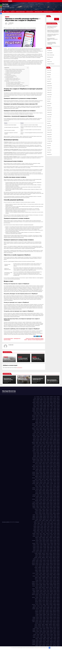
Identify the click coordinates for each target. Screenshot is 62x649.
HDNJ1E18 (51, 516)
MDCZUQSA (43, 553)
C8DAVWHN (41, 482)
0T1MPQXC (47, 402)
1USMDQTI (58, 409)
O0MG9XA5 (40, 564)
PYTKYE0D (51, 580)
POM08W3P (43, 577)
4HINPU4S (42, 426)
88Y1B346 (38, 453)
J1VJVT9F (44, 530)
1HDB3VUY (48, 406)
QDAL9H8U (54, 584)
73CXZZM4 (34, 446)
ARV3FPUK (33, 473)
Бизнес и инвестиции (20, 11)
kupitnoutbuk (11, 344)
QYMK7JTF (33, 590)
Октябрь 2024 (49, 94)
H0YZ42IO (51, 513)
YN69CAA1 (36, 638)
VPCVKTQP (58, 618)
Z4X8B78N (40, 641)
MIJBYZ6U (54, 554)
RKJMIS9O (36, 594)
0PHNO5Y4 (34, 402)
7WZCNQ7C (37, 452)
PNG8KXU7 (40, 577)
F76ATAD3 (33, 503)
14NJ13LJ (34, 405)
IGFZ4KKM (38, 526)
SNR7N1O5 (40, 601)
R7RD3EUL (37, 591)
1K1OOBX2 (58, 406)
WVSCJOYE (40, 627)
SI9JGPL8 (36, 600)
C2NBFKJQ (54, 480)
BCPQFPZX (44, 476)
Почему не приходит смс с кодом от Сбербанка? (14, 83)
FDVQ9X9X (47, 503)
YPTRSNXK (47, 638)
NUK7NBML (47, 563)
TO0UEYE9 (44, 607)
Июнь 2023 (49, 121)
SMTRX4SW (36, 601)
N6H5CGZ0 (33, 560)
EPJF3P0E (54, 499)
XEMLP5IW (34, 631)
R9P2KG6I (41, 591)
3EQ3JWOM (51, 419)
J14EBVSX (34, 530)
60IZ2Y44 (48, 436)
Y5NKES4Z (51, 634)
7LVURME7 (47, 449)
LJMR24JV (54, 547)
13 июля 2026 (50, 382)
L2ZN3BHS (48, 544)
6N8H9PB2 (37, 442)
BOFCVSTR (43, 479)
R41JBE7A (54, 590)
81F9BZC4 (51, 452)
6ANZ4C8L (34, 439)
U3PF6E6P (54, 608)
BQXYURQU (54, 479)
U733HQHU (47, 610)
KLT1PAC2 (58, 540)
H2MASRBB (58, 513)
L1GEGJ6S (37, 544)
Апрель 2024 (49, 103)
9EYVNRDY (40, 463)
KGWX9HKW (33, 540)
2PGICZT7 (40, 415)
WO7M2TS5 (54, 624)
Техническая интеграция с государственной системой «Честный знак (51, 43)
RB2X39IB (54, 591)
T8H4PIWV (47, 604)
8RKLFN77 (58, 456)
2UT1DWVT (40, 416)
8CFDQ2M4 (54, 453)
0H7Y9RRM (58, 399)
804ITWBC (45, 452)
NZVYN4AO (36, 564)
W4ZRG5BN (47, 621)
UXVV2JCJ (58, 614)
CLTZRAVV (58, 483)
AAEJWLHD (58, 469)
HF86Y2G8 (37, 517)
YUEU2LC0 (58, 638)
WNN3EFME (50, 624)
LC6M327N (34, 547)
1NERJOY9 (58, 408)
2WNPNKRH (54, 416)
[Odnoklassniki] (1, 7)
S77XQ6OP (40, 597)
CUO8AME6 (47, 486)
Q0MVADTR (37, 581)
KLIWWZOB (51, 540)
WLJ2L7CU (36, 624)
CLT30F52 (55, 483)
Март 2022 (49, 152)
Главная (7, 11)
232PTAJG (38, 412)
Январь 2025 (49, 90)
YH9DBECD (44, 637)
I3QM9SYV (38, 523)
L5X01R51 (55, 544)
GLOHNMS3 (54, 510)
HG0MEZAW (44, 517)
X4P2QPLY (54, 628)
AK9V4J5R (37, 472)
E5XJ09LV (51, 496)
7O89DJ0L (58, 449)
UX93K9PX (54, 614)
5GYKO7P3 (51, 432)
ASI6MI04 (44, 473)
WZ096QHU (47, 627)
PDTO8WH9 (58, 574)
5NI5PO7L (41, 435)
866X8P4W (58, 452)
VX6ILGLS (54, 620)
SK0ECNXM (47, 600)
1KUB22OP (44, 408)
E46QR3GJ (37, 496)
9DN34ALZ (54, 462)
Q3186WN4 (54, 581)
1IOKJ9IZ (55, 406)
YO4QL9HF (44, 638)
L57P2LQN (51, 544)
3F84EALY (58, 419)
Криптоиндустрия (38, 11)
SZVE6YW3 (33, 604)
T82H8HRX (44, 604)
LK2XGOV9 (58, 547)
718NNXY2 (51, 445)
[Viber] (1, 12)
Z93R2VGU (58, 641)
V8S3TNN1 (37, 617)
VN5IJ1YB (54, 618)
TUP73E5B (58, 607)
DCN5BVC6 (58, 489)
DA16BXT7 (47, 489)
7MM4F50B (54, 449)
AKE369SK (40, 472)
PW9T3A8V (40, 580)
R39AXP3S (51, 590)
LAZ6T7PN (54, 546)
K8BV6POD (43, 537)
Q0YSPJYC (40, 581)
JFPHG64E (37, 533)
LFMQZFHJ (41, 547)
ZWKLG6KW (54, 645)
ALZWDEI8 (51, 472)
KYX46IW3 (54, 543)
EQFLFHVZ (58, 499)
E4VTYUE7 (44, 496)
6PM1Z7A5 (43, 442)
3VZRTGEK (58, 422)
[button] (59, 11)
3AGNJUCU (37, 419)
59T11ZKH (35, 432)
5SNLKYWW (34, 436)
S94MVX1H (54, 597)
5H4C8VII (58, 432)
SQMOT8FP (54, 601)
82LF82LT (55, 452)
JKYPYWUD (54, 533)
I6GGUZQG (54, 523)
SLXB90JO (54, 600)
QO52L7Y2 (51, 587)
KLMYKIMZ (54, 540)
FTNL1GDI (47, 506)
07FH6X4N (48, 398)
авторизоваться (19, 367)
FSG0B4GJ (37, 506)
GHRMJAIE (40, 510)
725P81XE (55, 445)
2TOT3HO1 (58, 415)
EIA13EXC (37, 499)
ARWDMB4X (37, 473)
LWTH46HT (44, 550)
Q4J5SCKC (37, 583)
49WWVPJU (44, 425)
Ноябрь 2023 (49, 112)
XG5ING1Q (44, 631)
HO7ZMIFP (58, 519)
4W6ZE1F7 (41, 429)
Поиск (48, 16)
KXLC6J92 (40, 543)
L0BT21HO (58, 543)
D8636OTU (40, 489)
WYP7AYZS (43, 627)
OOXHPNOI (43, 570)
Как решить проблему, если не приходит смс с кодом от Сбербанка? (16, 86)
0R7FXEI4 (44, 402)
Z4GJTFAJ (37, 641)
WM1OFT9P (39, 624)
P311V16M (47, 573)
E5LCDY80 (48, 496)
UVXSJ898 (51, 614)
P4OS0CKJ (54, 573)
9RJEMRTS (40, 466)
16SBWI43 (51, 405)
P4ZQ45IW (58, 573)
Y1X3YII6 (44, 634)
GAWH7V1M (47, 509)
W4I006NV (43, 621)
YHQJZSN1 (48, 637)
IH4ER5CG (45, 526)
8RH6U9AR (54, 456)
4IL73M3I (45, 426)
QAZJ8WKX (40, 584)
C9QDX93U (44, 482)
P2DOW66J (44, 573)
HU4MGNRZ (58, 520)
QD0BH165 (51, 584)
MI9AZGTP (47, 554)
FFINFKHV (51, 503)
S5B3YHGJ (33, 597)
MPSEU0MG (39, 557)
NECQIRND (58, 560)
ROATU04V (54, 594)
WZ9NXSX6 (51, 627)
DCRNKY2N (40, 490)
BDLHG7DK (51, 476)
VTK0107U (40, 620)
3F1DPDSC (54, 419)
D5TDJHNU (33, 489)
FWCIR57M (54, 506)
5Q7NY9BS (51, 435)
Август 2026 (49, 70)
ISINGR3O (51, 527)
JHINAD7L (44, 533)
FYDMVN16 (37, 507)
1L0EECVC (48, 408)
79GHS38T (58, 446)
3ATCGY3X (40, 419)
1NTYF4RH (37, 409)
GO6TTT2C (58, 510)
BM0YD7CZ (36, 479)
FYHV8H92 (41, 507)
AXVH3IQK (58, 473)
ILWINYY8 (58, 526)
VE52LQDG (58, 617)
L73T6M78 (58, 544)
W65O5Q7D (50, 621)
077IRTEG (44, 398)
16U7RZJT (54, 405)
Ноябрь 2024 (49, 92)
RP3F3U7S (58, 594)
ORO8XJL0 (58, 570)
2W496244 (47, 416)
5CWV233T (41, 432)
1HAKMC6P (44, 406)
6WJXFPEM (58, 443)
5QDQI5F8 (54, 435)
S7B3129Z (44, 597)
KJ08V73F (40, 540)
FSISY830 (40, 506)
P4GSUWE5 (51, 573)
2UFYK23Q (37, 416)
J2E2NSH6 (48, 530)
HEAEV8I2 (33, 517)
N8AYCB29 (47, 560)
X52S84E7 (58, 628)
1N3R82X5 (54, 408)
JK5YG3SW (50, 533)
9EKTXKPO (36, 463)
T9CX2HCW (50, 604)
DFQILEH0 (51, 490)
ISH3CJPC (48, 527)
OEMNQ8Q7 (39, 567)
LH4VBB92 (48, 547)
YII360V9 (51, 637)
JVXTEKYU (47, 536)
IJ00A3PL (48, 526)
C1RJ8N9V (44, 480)
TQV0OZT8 (54, 607)
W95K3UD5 (54, 621)
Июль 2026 (49, 72)
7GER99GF (34, 449)
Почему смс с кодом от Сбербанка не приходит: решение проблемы (15, 69)
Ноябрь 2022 (49, 136)
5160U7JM (55, 429)
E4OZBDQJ (41, 496)
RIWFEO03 (33, 594)
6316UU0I (52, 436)
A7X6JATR (47, 469)
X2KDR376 (37, 628)
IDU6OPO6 (35, 526)
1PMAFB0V (40, 409)
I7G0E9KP (58, 523)
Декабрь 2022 (49, 134)
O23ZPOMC (44, 564)
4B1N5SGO (47, 425)
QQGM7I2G (58, 587)
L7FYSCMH (34, 546)
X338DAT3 (44, 628)
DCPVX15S (36, 490)
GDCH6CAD (58, 509)
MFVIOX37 (36, 554)
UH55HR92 (51, 611)
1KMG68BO (37, 408)
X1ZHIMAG (34, 628)
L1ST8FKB (41, 544)
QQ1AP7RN (54, 587)
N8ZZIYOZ (51, 560)
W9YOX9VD (58, 621)
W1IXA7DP (36, 621)
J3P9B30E (51, 530)
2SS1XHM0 (47, 415)
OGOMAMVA (47, 567)
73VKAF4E (41, 446)
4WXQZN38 (44, 429)
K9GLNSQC (50, 537)
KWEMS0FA (33, 543)
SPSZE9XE (47, 601)
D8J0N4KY (44, 489)
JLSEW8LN (58, 533)
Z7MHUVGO (51, 641)
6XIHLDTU (35, 445)
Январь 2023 (49, 132)
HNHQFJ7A (54, 519)
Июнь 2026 (49, 74)
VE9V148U (34, 618)
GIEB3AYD (44, 510)
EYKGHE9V (58, 500)
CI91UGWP (51, 483)
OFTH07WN (43, 567)
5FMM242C (48, 432)
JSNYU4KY (37, 536)
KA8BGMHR (58, 537)
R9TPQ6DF (44, 591)
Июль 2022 (49, 143)
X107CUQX (58, 627)
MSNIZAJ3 (47, 557)
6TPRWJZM (58, 442)
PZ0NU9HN (33, 581)
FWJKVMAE (58, 506)
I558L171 (45, 523)
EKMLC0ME (40, 499)
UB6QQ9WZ (58, 610)
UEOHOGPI (47, 611)
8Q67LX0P (48, 456)
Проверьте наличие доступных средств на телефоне (13, 72)
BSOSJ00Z (58, 479)
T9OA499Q (54, 604)
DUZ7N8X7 (51, 493)
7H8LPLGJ (37, 449)
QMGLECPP (43, 587)
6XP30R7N (38, 445)
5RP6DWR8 (58, 435)
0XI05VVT (54, 402)
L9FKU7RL (41, 546)
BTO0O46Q (34, 480)
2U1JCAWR (33, 416)
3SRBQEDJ (47, 422)
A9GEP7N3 (54, 469)
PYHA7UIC (47, 580)
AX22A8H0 (54, 473)
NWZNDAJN (51, 563)
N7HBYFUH (40, 560)
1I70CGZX (51, 406)
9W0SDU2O (47, 466)
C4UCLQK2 (58, 480)
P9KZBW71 (54, 574)
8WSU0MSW (34, 459)
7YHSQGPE (41, 452)
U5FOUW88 (40, 610)
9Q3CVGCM (33, 466)
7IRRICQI (41, 449)
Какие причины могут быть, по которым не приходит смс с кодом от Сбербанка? (18, 85)
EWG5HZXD (54, 500)
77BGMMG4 (44, 446)
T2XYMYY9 (37, 604)
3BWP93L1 (47, 419)
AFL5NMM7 (33, 472)
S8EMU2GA (47, 597)
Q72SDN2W (50, 583)
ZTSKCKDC (47, 645)
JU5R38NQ (41, 536)
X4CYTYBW (51, 628)
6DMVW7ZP (51, 439)
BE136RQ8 (54, 476)
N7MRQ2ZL (44, 560)
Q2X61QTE (51, 581)
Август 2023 (49, 116)
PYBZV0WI (44, 580)
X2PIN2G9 (41, 628)
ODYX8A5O (36, 567)
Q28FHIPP (47, 581)
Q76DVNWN (54, 583)
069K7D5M (38, 398)
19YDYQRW (58, 405)
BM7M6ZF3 (39, 479)
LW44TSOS (41, 550)
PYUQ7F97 (54, 580)
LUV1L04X (34, 550)
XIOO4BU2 (47, 631)
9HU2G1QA (54, 463)
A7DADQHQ (44, 469)
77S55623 (48, 446)
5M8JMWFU (33, 435)
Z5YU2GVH (43, 641)
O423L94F (54, 564)
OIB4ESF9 (54, 567)
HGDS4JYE (48, 517)
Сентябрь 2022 (49, 141)
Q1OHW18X (44, 581)
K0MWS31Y (51, 536)
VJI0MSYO (47, 618)
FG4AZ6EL (58, 503)
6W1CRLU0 (51, 443)
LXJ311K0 (48, 550)
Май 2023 (48, 123)
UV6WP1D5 (40, 614)
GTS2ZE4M (40, 513)
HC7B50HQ (44, 516)
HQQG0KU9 (50, 520)
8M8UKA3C (34, 456)
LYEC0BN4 (51, 550)
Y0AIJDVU (38, 634)
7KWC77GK (44, 449)
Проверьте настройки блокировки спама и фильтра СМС (14, 71)
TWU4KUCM (37, 608)
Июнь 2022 (49, 145)
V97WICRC (40, 617)
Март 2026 (49, 81)
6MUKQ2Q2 (33, 442)
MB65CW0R (39, 553)
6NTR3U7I (40, 442)
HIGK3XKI (33, 519)
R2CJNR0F (44, 590)
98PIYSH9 (34, 462)
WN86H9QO (46, 624)
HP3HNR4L (43, 520)
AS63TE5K (41, 473)
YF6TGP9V (41, 637)
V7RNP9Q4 (34, 617)
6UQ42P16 (37, 443)
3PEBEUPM (36, 422)
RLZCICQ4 (40, 594)
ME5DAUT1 (50, 553)
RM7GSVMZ (43, 594)
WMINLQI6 (43, 624)
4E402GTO (54, 425)
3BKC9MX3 (44, 419)
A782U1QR (40, 469)
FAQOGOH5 (40, 503)
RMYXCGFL (47, 594)
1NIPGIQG (34, 409)
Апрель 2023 (49, 125)
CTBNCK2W (40, 486)
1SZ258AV (51, 409)
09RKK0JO (58, 398)
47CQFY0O (33, 425)
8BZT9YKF (47, 453)
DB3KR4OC (51, 489)
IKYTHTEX (55, 526)
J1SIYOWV (41, 530)
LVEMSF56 (37, 550)
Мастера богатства (9, 391)
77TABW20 (51, 446)
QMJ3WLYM (47, 587)
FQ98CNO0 (33, 506)
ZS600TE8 (40, 645)
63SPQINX (58, 436)
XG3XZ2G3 (41, 631)
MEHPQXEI (54, 553)
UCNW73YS (40, 611)
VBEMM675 (50, 617)
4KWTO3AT (58, 426)
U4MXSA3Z (58, 608)
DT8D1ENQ (47, 493)
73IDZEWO (37, 446)
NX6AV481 (54, 563)
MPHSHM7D (35, 557)
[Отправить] (1, 13)
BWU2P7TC (37, 480)
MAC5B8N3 (36, 553)
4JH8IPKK (48, 426)
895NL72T (44, 453)
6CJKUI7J (48, 439)
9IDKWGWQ (58, 463)
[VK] (1, 8)
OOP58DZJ (36, 570)
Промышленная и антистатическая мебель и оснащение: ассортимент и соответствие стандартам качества (53, 31)
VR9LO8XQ (37, 620)
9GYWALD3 (50, 463)
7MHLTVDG (51, 449)
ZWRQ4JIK (58, 645)
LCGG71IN (37, 547)
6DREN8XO (54, 439)
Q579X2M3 (40, 583)
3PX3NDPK (43, 422)
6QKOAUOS (50, 442)
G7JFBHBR (58, 507)
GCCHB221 (50, 509)
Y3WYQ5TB (47, 634)
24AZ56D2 (41, 412)
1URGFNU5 (54, 409)
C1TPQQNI (48, 480)
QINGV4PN (36, 587)
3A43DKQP (33, 419)
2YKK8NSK (58, 416)
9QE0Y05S (37, 466)
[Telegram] (1, 10)
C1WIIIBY (51, 480)
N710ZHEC (37, 560)
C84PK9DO (37, 482)
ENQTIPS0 (51, 499)
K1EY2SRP (54, 536)
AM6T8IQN (54, 472)
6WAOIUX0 (54, 443)
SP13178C (43, 601)
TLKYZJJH (37, 607)
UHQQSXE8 (54, 611)
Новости (12, 11)
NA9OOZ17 (54, 560)
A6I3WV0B (37, 469)
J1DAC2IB (38, 530)
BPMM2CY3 (47, 479)
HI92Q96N (55, 517)
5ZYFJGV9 (45, 436)
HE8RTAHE (54, 516)
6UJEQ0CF (33, 443)
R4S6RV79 (58, 590)
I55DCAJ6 (48, 523)
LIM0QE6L (51, 547)
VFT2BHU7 (40, 618)
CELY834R (33, 483)
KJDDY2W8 (44, 540)
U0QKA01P (44, 608)
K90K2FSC (47, 537)
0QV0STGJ (41, 402)
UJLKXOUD (58, 611)
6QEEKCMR (47, 442)
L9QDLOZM (44, 546)
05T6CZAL (35, 398)
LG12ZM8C (44, 547)
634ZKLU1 (55, 436)
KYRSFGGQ (47, 543)
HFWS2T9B (40, 517)
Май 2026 (48, 76)
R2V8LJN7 (48, 590)
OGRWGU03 (51, 567)
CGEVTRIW (40, 483)
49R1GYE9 (37, 425)
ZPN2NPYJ (51, 644)
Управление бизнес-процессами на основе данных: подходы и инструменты (53, 35)
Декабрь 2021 (49, 154)
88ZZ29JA (41, 453)
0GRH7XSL (51, 399)
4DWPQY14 (51, 425)
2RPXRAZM (43, 415)
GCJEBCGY (54, 509)
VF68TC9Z (37, 618)
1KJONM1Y (33, 408)
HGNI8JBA (51, 517)
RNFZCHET (51, 594)
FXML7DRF (34, 507)
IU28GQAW (58, 527)
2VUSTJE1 (44, 416)
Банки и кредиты (29, 11)
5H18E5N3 (55, 432)
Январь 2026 (49, 83)
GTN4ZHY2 (36, 513)
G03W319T (44, 507)
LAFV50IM (51, 546)
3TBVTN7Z (51, 422)
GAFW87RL (39, 509)
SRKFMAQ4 (58, 601)
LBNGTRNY (58, 546)
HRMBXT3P (54, 520)
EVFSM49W (50, 500)
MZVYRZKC (58, 557)
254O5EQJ (51, 412)
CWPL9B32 (58, 486)
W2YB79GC (40, 621)
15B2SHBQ (41, 405)
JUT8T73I (44, 536)
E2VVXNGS (33, 496)
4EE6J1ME (58, 425)
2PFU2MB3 (37, 415)
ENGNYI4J (47, 499)
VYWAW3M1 (58, 620)
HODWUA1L (36, 520)
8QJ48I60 (51, 456)
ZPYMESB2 (58, 644)
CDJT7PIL (55, 482)
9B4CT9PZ (40, 462)
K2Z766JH (58, 536)
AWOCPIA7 (47, 473)
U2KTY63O (51, 608)
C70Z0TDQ (34, 482)
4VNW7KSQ (37, 429)
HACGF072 (37, 516)
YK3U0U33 (54, 637)
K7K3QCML (40, 537)
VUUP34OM (43, 620)
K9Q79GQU (54, 537)
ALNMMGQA (47, 472)
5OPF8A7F (47, 435)
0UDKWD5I (51, 402)
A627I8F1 (34, 469)
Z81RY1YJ (54, 641)
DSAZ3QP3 (44, 493)
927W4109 (51, 459)
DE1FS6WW (47, 490)
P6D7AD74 (40, 574)
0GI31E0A (48, 399)
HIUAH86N (37, 519)
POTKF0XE (50, 577)
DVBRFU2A (58, 493)
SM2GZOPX (58, 600)
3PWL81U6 (40, 422)
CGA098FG (37, 483)
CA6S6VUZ (48, 482)
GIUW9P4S (47, 510)
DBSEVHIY (54, 489)
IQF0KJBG (41, 527)
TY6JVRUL (40, 608)
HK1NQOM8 (44, 519)
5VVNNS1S (42, 436)
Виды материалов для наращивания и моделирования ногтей (52, 39)
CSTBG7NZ (36, 486)
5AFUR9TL (38, 432)
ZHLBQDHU (33, 644)
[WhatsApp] (1, 5)
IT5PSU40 (54, 527)
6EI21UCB (58, 439)
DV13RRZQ (54, 493)
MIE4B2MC (51, 554)
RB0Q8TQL (51, 591)
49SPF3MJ (40, 425)
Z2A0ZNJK (33, 641)
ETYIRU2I (47, 500)
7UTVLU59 (34, 452)
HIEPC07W (58, 517)
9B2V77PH (37, 462)
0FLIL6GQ (45, 399)
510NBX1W (51, 429)
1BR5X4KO (34, 406)
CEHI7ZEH (58, 482)
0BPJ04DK (38, 399)
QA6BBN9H (58, 583)
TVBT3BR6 (33, 608)
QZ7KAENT (41, 590)
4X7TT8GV (48, 429)
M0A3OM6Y (54, 550)
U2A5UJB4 (47, 608)
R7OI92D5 (34, 591)
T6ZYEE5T (40, 604)
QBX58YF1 (48, 584)
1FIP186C (41, 406)
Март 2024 (49, 105)
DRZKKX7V (40, 493)
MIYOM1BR (58, 554)
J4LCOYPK (54, 530)
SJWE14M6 (43, 600)
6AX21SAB (37, 439)
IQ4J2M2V (38, 527)
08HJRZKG (54, 398)
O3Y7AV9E (51, 564)
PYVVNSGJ (58, 580)
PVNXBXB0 (36, 580)
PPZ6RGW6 (54, 577)
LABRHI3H (48, 546)
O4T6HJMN (58, 564)
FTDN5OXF (44, 506)
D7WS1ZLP (37, 489)
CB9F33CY (51, 482)
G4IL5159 (51, 507)
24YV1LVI (44, 412)
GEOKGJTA (36, 510)
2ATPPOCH (54, 412)
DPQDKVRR (36, 493)
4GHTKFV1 (35, 426)
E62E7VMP (54, 496)
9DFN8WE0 (51, 462)
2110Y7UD (34, 412)
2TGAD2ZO (51, 415)
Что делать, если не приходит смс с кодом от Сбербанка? (15, 84)
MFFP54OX (58, 553)
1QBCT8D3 (44, 409)
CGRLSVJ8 (44, 483)
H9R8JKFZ (34, 516)
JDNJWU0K (33, 533)
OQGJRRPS (54, 570)
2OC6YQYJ (33, 415)
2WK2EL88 (51, 416)
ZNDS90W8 (47, 644)
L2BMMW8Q (44, 544)
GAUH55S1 (43, 509)
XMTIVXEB (58, 631)
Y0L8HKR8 (41, 634)
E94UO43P (58, 496)
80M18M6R (48, 452)
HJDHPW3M (40, 519)
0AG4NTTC (34, 399)
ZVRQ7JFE (50, 645)
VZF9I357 (33, 621)
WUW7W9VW (36, 627)
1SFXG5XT (47, 409)
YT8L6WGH (54, 638)
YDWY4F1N (37, 637)
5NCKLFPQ (37, 435)
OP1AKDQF (47, 570)
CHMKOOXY (47, 483)
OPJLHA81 (51, 570)
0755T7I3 (41, 398)
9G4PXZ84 (43, 463)
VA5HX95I (44, 617)
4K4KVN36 (51, 426)
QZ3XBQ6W (37, 590)
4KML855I (54, 426)
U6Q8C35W (44, 610)
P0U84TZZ (37, 573)
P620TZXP (36, 574)
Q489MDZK (33, 583)
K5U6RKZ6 (36, 537)
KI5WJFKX (37, 540)
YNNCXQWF (40, 638)
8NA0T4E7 (41, 456)
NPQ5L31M (33, 563)
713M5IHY (48, 445)
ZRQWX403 (36, 645)
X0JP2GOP (54, 627)
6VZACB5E (47, 443)
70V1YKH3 (45, 445)
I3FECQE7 (35, 523)
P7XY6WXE (47, 574)
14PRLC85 (37, 405)
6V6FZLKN (40, 443)
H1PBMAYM (54, 513)
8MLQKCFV (38, 456)
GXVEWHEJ (43, 513)
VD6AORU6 (54, 617)
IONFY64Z (35, 527)
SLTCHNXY (51, 600)
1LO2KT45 (51, 408)
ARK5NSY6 (58, 472)
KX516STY (37, 543)
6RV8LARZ (54, 442)
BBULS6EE (40, 476)
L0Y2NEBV (34, 544)
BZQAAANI (41, 480)
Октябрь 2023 (49, 114)
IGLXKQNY (41, 526)
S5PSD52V (37, 597)
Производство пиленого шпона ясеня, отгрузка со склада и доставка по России (52, 27)
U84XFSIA (51, 610)
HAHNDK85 (40, 516)
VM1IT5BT (51, 618)
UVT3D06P (48, 614)
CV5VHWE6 (54, 486)
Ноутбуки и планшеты (48, 11)
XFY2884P (37, 631)
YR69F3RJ (51, 638)
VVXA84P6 (51, 620)
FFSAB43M (54, 503)
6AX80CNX (41, 439)
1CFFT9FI (38, 406)
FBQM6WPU (44, 503)
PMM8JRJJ (36, 577)
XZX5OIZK (34, 634)
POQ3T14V (47, 577)
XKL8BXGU (51, 631)
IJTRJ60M (51, 526)
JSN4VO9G (34, 536)
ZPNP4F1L (54, 644)
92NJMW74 (54, 459)
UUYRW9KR (37, 614)
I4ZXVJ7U (42, 523)
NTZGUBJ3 (44, 563)
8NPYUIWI (45, 456)
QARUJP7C (33, 584)
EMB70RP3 (44, 499)
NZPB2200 (33, 564)
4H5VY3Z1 (38, 426)
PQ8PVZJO (58, 577)
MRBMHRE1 (43, 557)
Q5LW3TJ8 (43, 583)
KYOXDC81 (44, 543)
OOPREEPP (40, 570)
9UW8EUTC (44, 466)
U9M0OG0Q (54, 610)
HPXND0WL (47, 520)
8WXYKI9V (37, 459)
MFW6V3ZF (40, 554)
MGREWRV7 (44, 554)
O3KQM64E (47, 564)
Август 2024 (49, 96)
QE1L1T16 (58, 584)
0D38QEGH (41, 399)
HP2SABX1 (40, 520)
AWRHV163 (51, 473)
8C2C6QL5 (51, 453)
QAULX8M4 (37, 584)
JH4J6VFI (40, 533)
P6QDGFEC (43, 574)
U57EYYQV (36, 610)
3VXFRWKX (54, 422)
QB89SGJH (44, 584)
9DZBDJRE (58, 462)
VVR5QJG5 (47, 620)
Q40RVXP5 (58, 581)
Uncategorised (49, 50)
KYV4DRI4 (51, 543)
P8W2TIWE (50, 574)
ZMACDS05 (44, 644)
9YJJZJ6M (58, 466)
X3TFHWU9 (47, 628)
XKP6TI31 (54, 631)
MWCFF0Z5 (50, 557)
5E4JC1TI (45, 432)
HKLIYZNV (47, 519)
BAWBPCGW (36, 476)
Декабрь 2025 (49, 85)
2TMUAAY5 (54, 415)
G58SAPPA (54, 507)
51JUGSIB (58, 429)
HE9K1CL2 (58, 516)
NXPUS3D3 (58, 563)
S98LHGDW (58, 597)
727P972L (58, 445)
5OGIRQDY (44, 435)
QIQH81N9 (40, 587)
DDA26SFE (43, 490)
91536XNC (48, 459)
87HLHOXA (34, 453)
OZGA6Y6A (33, 573)
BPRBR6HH (50, 479)
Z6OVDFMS (47, 641)
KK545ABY (47, 540)
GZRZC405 (47, 513)
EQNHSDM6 (36, 500)
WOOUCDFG (58, 624)
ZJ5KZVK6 (40, 644)
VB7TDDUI (47, 617)
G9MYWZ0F (36, 509)
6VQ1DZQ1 (44, 443)
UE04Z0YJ (44, 611)
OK (49, 647)
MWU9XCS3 (54, 557)
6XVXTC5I (42, 445)
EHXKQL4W (33, 499)
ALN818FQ (44, 472)
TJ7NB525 (33, 607)
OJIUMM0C (58, 567)
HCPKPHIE (47, 516)
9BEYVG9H (44, 462)
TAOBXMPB (58, 604)
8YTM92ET (44, 459)
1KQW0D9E (41, 408)
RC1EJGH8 (58, 591)
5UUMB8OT (38, 436)
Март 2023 (49, 127)
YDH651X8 (34, 637)
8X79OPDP (41, 459)
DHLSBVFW (54, 490)
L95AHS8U (37, 546)
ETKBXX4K (43, 500)
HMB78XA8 (51, 519)
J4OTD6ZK (58, 530)
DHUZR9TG (58, 490)
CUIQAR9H (44, 486)
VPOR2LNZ (33, 620)
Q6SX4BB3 (47, 583)
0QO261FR (37, 402)
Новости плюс (49, 61)
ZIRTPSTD (37, 644)
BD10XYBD (47, 476)
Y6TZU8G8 (58, 634)
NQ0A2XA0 (37, 563)
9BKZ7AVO (47, 462)
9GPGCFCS (47, 463)
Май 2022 (48, 147)
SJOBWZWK (40, 600)
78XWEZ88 (54, 446)
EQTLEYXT (40, 500)
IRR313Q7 (45, 527)
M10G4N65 (58, 550)
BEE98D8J (58, 476)
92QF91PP (58, 459)
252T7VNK (47, 412)
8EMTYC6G (58, 453)
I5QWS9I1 (51, 523)
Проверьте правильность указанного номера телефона (14, 70)
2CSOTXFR (58, 412)
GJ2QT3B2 (51, 510)
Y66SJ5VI (55, 634)
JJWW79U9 (47, 533)
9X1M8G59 (51, 466)
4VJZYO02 (34, 429)
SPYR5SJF (50, 601)
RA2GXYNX (47, 591)
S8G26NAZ (51, 597)
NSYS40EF (40, 563)
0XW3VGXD (58, 402)
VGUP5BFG (44, 618)
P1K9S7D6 (40, 573)
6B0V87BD (44, 439)
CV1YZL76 (51, 486)
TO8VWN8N (47, 607)
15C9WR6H (44, 405)
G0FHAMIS (48, 507)
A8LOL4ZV (51, 469)
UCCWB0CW (36, 611)
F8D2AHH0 (36, 503)
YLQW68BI (58, 637)
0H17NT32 (54, 399)
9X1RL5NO (54, 466)
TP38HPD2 (51, 607)
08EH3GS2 (51, 398)
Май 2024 (48, 101)
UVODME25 (44, 614)
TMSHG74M (40, 607)
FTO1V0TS (50, 506)
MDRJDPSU (47, 553)
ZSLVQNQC (43, 645)
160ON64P (48, 405)
